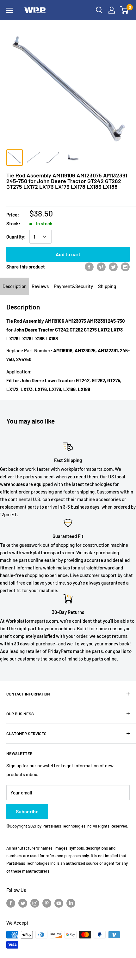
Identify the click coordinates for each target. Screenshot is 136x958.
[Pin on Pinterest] (101, 266)
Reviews (40, 286)
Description (15, 286)
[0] (124, 10)
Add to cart (68, 254)
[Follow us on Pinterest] (46, 903)
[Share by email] (125, 266)
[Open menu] (9, 10)
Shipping (107, 286)
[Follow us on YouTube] (58, 903)
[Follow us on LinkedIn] (70, 903)
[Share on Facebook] (89, 266)
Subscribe (27, 811)
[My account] (111, 10)
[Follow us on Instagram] (34, 903)
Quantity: (16, 237)
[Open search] (99, 10)
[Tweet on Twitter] (113, 266)
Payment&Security (73, 286)
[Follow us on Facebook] (10, 903)
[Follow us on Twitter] (22, 903)
